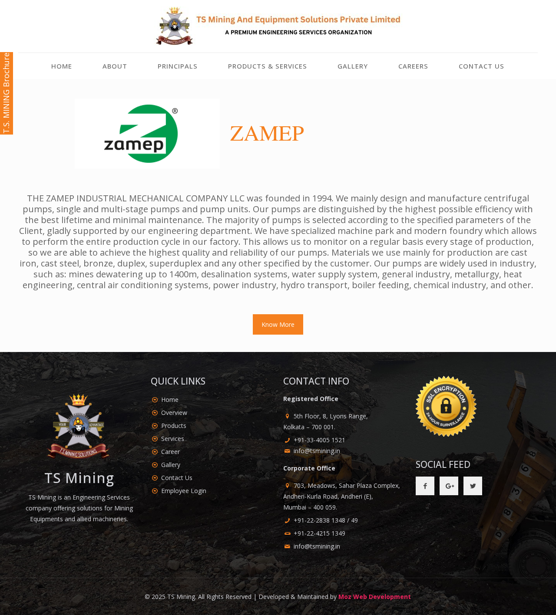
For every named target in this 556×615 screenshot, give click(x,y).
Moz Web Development (374, 596)
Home (170, 399)
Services (172, 438)
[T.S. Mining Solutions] (278, 26)
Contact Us (176, 478)
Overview (174, 412)
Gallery (170, 464)
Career (170, 451)
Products (173, 425)
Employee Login (183, 491)
